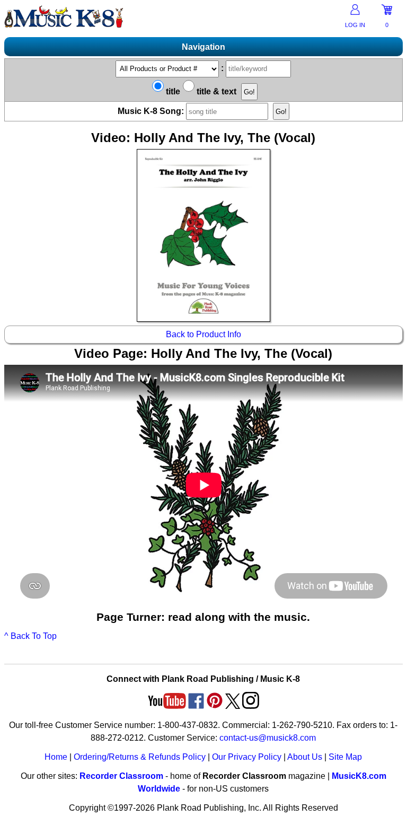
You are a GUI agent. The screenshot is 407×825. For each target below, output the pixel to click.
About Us (304, 756)
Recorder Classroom (121, 775)
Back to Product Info (203, 334)
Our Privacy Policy (246, 756)
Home (56, 756)
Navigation (203, 46)
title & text (215, 91)
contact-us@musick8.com (267, 737)
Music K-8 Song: (152, 111)
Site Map (345, 756)
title (172, 91)
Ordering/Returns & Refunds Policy (140, 756)
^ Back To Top (30, 635)
